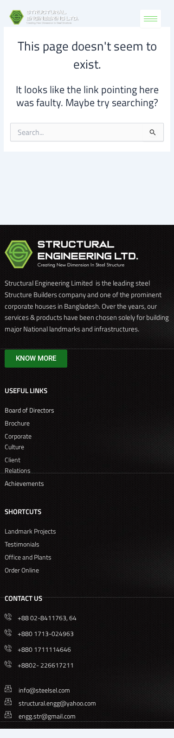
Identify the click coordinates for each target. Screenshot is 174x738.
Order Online (22, 570)
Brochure (18, 423)
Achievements (24, 483)
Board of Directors (30, 410)
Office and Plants (28, 557)
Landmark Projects (30, 531)
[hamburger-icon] (150, 19)
